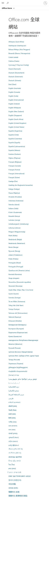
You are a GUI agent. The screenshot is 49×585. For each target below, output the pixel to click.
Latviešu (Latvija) (14, 220)
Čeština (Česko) (14, 61)
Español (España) (14, 142)
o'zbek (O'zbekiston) (15, 255)
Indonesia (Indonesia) (16, 200)
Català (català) (13, 57)
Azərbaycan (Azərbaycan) (17, 45)
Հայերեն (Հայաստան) (18, 371)
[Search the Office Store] (8, 3)
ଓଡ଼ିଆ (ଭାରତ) (13, 441)
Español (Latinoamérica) (17, 146)
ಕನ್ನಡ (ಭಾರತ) (15, 453)
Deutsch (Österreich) (16, 76)
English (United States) (16, 127)
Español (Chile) (14, 135)
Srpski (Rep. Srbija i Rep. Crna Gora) (21, 290)
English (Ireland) (14, 104)
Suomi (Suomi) (14, 293)
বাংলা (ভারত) (12, 429)
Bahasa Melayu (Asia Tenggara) (19, 49)
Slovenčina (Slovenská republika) (20, 282)
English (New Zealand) (16, 111)
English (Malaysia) (15, 107)
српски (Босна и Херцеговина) (21, 352)
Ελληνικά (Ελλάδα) (15, 321)
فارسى (11, 398)
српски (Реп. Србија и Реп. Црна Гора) (24, 356)
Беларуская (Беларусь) (17, 325)
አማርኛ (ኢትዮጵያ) (14, 402)
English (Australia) (15, 88)
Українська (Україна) (16, 363)
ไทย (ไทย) (12, 464)
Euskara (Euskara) (15, 154)
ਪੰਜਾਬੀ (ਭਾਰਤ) (13, 433)
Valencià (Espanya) (15, 317)
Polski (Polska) (13, 259)
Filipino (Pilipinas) (14, 158)
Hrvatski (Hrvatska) (15, 197)
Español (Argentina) (15, 131)
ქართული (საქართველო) (18, 367)
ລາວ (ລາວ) (12, 468)
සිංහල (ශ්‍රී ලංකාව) (15, 460)
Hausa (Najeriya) (14, 193)
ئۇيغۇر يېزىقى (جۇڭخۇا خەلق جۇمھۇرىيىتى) (23, 379)
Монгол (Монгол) (15, 344)
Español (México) (14, 150)
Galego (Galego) (14, 189)
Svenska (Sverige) (15, 297)
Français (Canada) (15, 166)
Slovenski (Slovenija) (15, 286)
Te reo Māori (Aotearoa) (17, 301)
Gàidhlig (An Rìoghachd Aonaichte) (21, 185)
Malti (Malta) (13, 235)
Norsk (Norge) (13, 247)
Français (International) (16, 173)
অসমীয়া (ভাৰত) (13, 422)
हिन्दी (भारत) (12, 418)
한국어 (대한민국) (15, 480)
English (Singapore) (15, 115)
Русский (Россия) (15, 348)
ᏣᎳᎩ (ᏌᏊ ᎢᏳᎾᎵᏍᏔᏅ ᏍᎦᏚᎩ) (20, 476)
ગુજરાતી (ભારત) (14, 437)
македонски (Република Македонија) (23, 340)
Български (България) (16, 328)
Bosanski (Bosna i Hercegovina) (19, 53)
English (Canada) (14, 92)
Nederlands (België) (15, 239)
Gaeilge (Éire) (13, 181)
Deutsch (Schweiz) (15, 80)
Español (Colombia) (15, 138)
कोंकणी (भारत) (13, 406)
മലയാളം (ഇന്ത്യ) (15, 457)
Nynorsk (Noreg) (14, 251)
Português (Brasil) (15, 262)
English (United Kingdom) (17, 123)
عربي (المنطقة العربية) (16, 394)
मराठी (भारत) (12, 414)
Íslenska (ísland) (14, 204)
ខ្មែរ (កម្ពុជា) (15, 472)
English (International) (16, 100)
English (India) (13, 96)
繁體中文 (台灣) (14, 492)
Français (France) (14, 169)
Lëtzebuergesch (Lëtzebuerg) (18, 224)
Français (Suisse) (14, 177)
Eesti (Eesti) (12, 84)
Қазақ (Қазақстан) (15, 336)
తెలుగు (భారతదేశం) (16, 449)
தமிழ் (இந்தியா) (14, 445)
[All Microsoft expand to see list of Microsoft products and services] (3, 3)
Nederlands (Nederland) (17, 243)
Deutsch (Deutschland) (16, 73)
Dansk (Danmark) (15, 69)
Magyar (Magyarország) (17, 231)
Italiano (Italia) (13, 208)
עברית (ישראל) (14, 375)
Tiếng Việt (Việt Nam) (16, 305)
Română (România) (15, 274)
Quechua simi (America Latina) (19, 270)
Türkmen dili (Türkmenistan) (18, 313)
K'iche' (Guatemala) (15, 212)
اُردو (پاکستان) (14, 383)
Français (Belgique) (15, 162)
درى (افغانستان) (14, 387)
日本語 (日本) (13, 488)
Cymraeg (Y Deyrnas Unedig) (19, 65)
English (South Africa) (16, 119)
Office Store (7, 8)
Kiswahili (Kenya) (14, 216)
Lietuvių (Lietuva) (14, 228)
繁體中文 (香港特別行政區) (18, 496)
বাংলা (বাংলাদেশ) (13, 426)
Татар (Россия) (14, 359)
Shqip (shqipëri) (14, 278)
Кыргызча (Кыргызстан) (18, 332)
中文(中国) (12, 484)
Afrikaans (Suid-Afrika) (16, 41)
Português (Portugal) (16, 266)
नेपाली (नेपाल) (12, 410)
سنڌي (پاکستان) (14, 390)
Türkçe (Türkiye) (14, 309)
